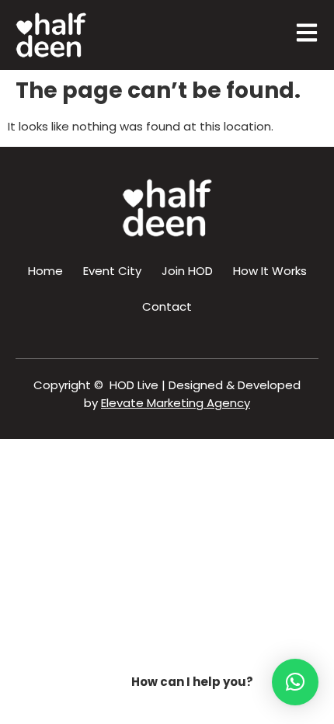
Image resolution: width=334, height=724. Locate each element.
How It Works (270, 271)
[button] (295, 682)
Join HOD (187, 271)
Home (45, 271)
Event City (112, 271)
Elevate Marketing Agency (175, 403)
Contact (167, 306)
